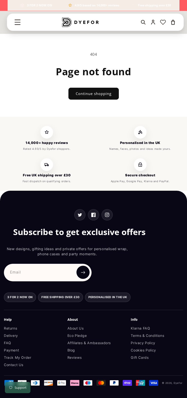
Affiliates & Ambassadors (89, 343)
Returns (10, 328)
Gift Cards (140, 357)
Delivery (11, 335)
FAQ (7, 343)
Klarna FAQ (140, 328)
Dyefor (178, 382)
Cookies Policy (143, 350)
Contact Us (13, 365)
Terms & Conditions (147, 335)
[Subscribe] (83, 272)
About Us (75, 328)
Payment (11, 350)
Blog (71, 350)
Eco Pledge (77, 335)
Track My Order (17, 357)
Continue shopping (94, 93)
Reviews (74, 357)
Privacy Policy (143, 343)
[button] (17, 22)
